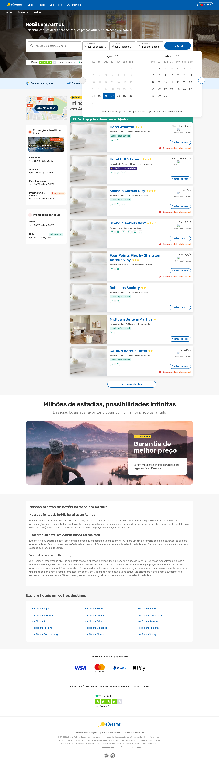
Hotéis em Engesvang (150, 615)
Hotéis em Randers (42, 615)
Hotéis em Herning (42, 627)
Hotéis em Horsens (148, 627)
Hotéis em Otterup (95, 634)
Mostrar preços (180, 142)
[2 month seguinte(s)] (201, 80)
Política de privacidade (134, 733)
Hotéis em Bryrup (94, 608)
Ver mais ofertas (132, 384)
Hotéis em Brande (148, 621)
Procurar (178, 45)
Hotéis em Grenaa (95, 615)
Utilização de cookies (111, 733)
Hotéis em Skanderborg (45, 634)
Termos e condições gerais (87, 733)
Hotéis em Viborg (147, 634)
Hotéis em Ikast (40, 621)
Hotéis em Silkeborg (96, 627)
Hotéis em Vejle (40, 608)
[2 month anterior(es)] (82, 80)
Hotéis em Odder (94, 621)
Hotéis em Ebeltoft (148, 608)
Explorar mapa (44, 108)
